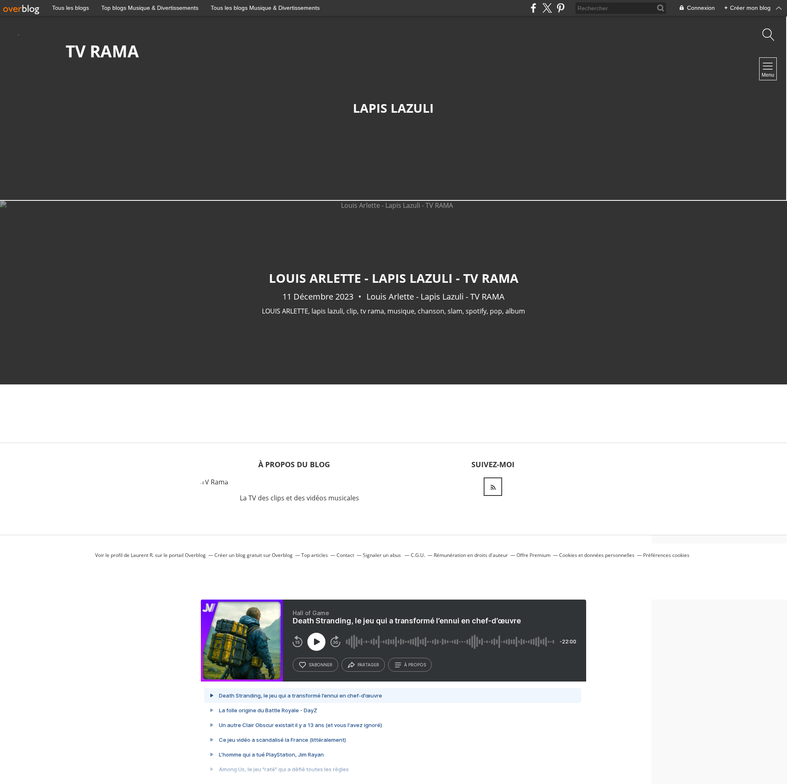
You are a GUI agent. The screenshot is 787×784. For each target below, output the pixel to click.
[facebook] (533, 8)
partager (368, 664)
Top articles (314, 555)
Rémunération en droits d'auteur (471, 555)
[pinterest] (560, 8)
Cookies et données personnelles (597, 555)
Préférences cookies (666, 555)
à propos (415, 664)
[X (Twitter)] (547, 8)
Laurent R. (142, 555)
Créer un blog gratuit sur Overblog (253, 555)
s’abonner (320, 664)
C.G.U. (418, 555)
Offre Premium (533, 555)
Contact (345, 555)
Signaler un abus (382, 555)
